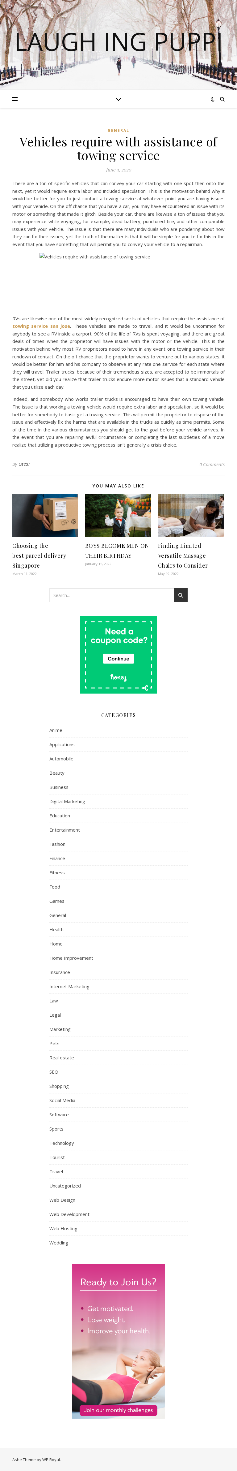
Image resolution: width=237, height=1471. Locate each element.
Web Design (62, 1200)
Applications (62, 744)
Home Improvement (71, 958)
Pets (54, 1043)
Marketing (60, 1029)
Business (59, 787)
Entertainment (64, 830)
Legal (55, 1015)
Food (54, 887)
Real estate (61, 1057)
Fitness (57, 872)
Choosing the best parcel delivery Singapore (39, 555)
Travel (56, 1171)
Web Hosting (63, 1228)
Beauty (56, 773)
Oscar (25, 464)
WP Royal (51, 1459)
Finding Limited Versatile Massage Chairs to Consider (183, 555)
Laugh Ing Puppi (118, 41)
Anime (55, 730)
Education (59, 815)
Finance (57, 858)
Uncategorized (65, 1186)
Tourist (57, 1157)
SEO (53, 1072)
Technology (61, 1143)
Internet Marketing (69, 986)
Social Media (62, 1100)
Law (53, 1000)
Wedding (58, 1243)
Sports (56, 1129)
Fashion (57, 844)
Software (59, 1114)
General (118, 130)
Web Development (69, 1214)
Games (56, 901)
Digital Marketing (67, 801)
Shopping (59, 1086)
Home (56, 944)
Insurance (59, 972)
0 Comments (212, 464)
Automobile (61, 758)
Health (56, 929)
